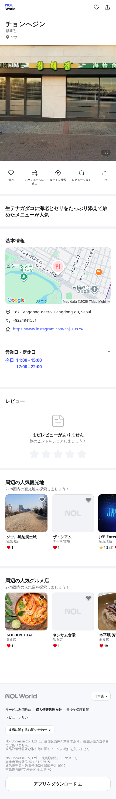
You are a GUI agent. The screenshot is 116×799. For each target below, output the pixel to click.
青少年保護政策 (77, 709)
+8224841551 (25, 320)
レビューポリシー (18, 717)
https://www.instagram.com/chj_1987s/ (48, 329)
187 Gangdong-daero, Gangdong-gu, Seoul (52, 311)
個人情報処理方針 (49, 709)
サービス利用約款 (18, 709)
